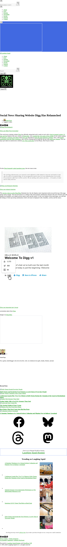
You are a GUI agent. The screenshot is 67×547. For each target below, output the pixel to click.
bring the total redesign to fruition (44, 137)
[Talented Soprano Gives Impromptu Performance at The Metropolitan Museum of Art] (46, 501)
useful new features (54, 139)
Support (5, 64)
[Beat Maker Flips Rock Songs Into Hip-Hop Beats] (10, 407)
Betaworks (26, 136)
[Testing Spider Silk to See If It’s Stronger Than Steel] (9, 399)
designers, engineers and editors (10, 137)
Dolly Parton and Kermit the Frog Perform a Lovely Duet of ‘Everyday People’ (23, 392)
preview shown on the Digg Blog (12, 193)
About (5, 56)
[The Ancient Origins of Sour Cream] (8, 403)
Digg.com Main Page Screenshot (9, 131)
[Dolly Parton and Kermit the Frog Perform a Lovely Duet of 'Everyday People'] (46, 528)
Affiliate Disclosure (19, 540)
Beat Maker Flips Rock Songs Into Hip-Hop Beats (14, 409)
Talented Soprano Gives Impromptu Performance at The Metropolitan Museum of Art (20, 490)
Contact (5, 65)
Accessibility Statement (6, 540)
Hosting (5, 59)
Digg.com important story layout (9, 307)
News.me (24, 137)
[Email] (7, 125)
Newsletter (6, 61)
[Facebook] (1, 125)
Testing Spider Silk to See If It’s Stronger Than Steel (15, 401)
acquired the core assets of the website (43, 136)
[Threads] (5, 125)
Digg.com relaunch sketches (8, 189)
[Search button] (18, 70)
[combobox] (8, 71)
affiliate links (22, 532)
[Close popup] (1, 22)
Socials (5, 62)
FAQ (4, 58)
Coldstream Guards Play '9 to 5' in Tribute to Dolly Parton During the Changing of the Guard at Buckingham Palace (21, 477)
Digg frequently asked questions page (14, 168)
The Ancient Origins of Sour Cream (10, 405)
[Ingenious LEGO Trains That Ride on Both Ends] (46, 515)
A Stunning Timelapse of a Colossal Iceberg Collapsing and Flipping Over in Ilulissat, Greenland (28, 413)
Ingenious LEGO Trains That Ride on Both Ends (18, 503)
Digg (19, 134)
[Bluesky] (3, 125)
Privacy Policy (4, 538)
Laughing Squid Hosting (33, 452)
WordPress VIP (27, 543)
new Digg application (28, 140)
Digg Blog (9, 314)
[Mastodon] (48, 444)
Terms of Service (13, 538)
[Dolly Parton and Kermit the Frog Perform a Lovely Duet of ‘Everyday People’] (11, 389)
